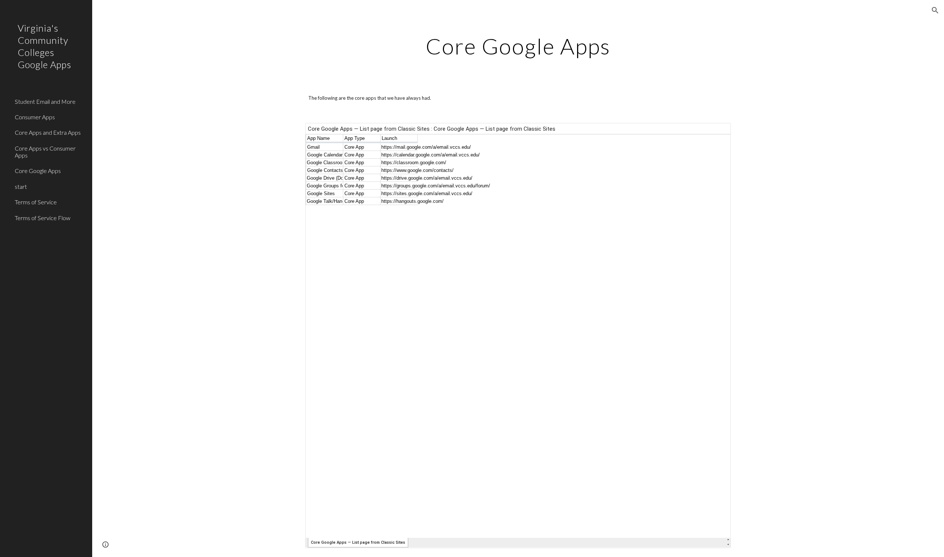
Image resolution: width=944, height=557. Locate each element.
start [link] (21, 186)
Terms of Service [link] (36, 201)
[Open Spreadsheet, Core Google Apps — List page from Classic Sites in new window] (716, 132)
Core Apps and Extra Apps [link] (48, 132)
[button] (935, 10)
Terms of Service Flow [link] (42, 217)
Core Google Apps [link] (38, 170)
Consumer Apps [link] (35, 116)
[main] (518, 46)
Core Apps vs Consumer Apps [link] (45, 152)
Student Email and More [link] (45, 101)
